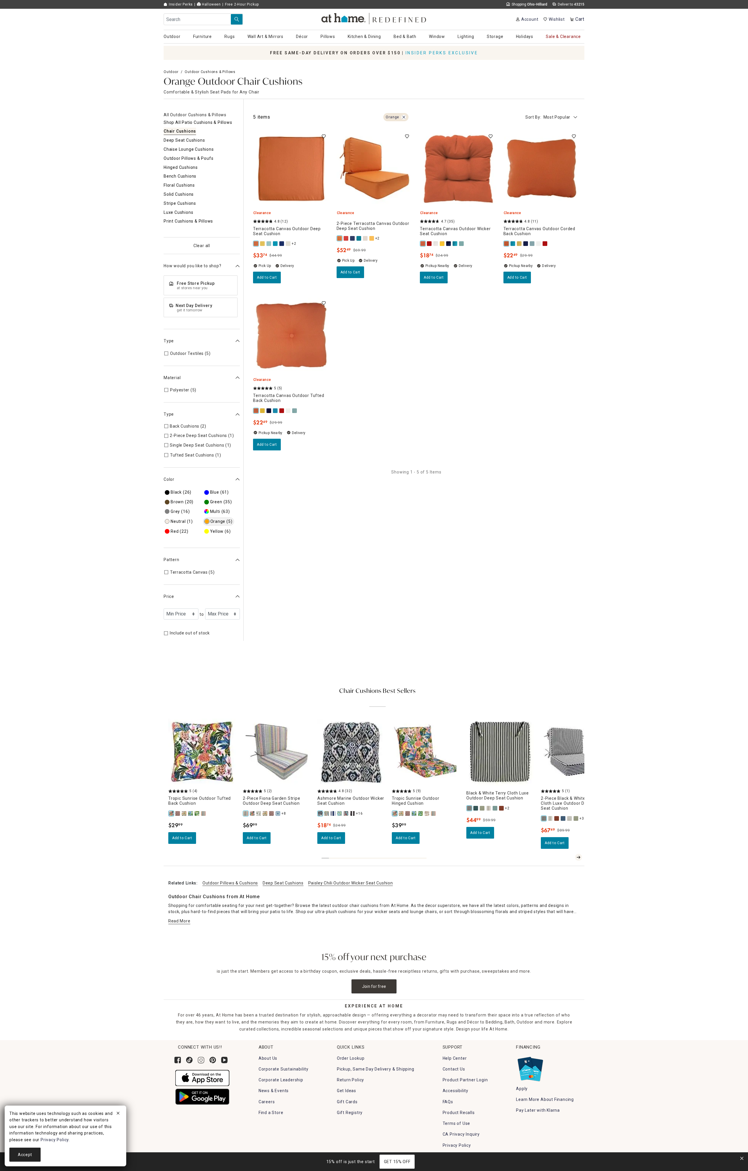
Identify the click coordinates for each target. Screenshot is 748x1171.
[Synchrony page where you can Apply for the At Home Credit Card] (530, 1067)
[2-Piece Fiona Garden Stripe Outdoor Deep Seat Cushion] (246, 813)
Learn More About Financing (545, 1099)
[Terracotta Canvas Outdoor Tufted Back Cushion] (256, 411)
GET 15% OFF (397, 1161)
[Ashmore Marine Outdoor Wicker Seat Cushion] (320, 813)
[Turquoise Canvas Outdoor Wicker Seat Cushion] (455, 244)
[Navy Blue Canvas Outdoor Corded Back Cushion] (526, 244)
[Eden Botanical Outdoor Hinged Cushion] (414, 813)
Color (169, 479)
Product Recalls (459, 1112)
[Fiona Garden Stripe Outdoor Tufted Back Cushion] (203, 813)
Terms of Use (456, 1123)
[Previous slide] (569, 857)
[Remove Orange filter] (403, 117)
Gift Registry (350, 1112)
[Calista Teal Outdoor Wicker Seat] (340, 813)
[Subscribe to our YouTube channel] (224, 1060)
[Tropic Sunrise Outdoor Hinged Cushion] (395, 813)
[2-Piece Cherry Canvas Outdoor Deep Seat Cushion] (346, 238)
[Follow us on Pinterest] (213, 1060)
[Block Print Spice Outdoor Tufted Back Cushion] (178, 813)
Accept (25, 1154)
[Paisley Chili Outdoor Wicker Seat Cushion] (346, 813)
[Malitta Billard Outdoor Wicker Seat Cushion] (327, 813)
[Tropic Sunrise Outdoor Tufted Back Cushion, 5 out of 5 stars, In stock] (202, 752)
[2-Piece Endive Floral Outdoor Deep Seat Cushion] (259, 813)
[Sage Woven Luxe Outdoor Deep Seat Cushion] (482, 808)
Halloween (211, 4)
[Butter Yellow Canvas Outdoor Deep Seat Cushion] (262, 244)
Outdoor (171, 72)
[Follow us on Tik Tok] (189, 1060)
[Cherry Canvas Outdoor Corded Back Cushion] (545, 244)
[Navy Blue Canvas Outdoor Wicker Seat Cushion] (449, 244)
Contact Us (454, 1069)
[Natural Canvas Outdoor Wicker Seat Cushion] (436, 244)
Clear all (201, 245)
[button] (374, 17)
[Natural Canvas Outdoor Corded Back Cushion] (539, 244)
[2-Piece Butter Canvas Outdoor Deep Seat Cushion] (372, 238)
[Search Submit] (237, 19)
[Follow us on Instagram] (201, 1060)
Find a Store (271, 1112)
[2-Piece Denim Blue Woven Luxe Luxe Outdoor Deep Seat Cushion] (563, 818)
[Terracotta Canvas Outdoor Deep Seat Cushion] (256, 244)
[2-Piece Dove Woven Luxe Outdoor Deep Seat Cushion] (570, 818)
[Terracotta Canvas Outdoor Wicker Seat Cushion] (423, 244)
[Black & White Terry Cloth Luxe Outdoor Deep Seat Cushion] (469, 808)
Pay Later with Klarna (538, 1110)
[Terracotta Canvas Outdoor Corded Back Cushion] (506, 244)
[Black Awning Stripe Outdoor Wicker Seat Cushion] (352, 813)
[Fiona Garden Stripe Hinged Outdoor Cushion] (433, 813)
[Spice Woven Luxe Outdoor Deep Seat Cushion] (501, 808)
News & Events (274, 1090)
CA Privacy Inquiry (461, 1134)
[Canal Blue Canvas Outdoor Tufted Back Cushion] (295, 411)
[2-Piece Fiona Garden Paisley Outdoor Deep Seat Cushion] (265, 813)
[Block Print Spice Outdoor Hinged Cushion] (408, 813)
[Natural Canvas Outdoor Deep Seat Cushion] (288, 244)
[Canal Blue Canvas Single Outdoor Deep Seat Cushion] (269, 244)
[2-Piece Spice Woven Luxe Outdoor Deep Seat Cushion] (557, 818)
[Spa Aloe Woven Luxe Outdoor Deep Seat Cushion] (495, 808)
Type (169, 341)
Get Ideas (346, 1090)
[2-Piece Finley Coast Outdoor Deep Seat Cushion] (278, 813)
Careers (267, 1101)
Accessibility (455, 1090)
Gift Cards (347, 1101)
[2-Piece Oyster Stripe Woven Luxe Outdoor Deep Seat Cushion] (550, 818)
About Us (268, 1058)
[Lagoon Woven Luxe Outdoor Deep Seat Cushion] (476, 808)
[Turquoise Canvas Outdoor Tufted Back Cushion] (275, 411)
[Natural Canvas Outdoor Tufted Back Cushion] (288, 411)
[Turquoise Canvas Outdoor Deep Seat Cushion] (275, 244)
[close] (118, 1114)
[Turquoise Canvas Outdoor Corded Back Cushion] (513, 244)
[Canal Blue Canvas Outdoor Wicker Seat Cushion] (461, 244)
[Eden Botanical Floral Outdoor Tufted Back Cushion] (191, 813)
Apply (522, 1088)
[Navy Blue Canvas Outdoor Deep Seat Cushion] (282, 244)
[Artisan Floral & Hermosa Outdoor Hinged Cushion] (427, 813)
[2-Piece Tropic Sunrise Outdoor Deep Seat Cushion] (252, 813)
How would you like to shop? (192, 265)
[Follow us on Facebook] (177, 1060)
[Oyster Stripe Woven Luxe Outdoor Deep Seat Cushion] (489, 808)
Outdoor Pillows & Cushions (230, 883)
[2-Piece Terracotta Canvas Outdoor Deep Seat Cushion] (340, 238)
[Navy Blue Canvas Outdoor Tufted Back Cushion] (269, 411)
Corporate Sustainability (284, 1069)
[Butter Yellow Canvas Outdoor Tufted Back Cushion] (262, 411)
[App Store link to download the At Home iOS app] (202, 1077)
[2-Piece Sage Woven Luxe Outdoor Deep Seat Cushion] (576, 818)
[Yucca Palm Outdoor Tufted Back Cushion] (197, 813)
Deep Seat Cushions (283, 883)
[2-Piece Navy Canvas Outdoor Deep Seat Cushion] (352, 238)
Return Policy (350, 1080)
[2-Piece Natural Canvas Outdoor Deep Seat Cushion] (365, 238)
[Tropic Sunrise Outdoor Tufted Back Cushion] (171, 813)
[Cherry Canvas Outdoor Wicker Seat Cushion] (429, 244)
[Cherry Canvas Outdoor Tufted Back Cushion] (282, 411)
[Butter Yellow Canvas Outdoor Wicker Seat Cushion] (442, 244)
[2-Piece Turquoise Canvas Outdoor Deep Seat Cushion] (359, 238)
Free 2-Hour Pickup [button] (242, 4)
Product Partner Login (465, 1080)
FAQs (448, 1101)
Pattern (171, 559)
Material (172, 377)
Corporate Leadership (281, 1080)
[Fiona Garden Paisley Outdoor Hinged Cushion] (401, 813)
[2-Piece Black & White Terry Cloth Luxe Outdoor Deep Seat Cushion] (544, 818)
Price (169, 596)
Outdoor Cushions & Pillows (210, 72)
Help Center (455, 1058)
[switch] (324, 136)
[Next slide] (578, 857)
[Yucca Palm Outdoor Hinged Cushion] (421, 813)
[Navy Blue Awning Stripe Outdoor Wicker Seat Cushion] (333, 813)
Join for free (374, 986)
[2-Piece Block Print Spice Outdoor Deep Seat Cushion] (272, 813)
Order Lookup (351, 1058)
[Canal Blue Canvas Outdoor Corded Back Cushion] (532, 244)
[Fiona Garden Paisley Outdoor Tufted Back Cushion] (184, 813)
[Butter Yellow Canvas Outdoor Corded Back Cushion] (519, 244)
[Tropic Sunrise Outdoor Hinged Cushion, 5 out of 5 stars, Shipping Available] (425, 752)
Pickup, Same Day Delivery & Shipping (375, 1069)
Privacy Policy (457, 1145)
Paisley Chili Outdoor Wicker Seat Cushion (350, 883)
